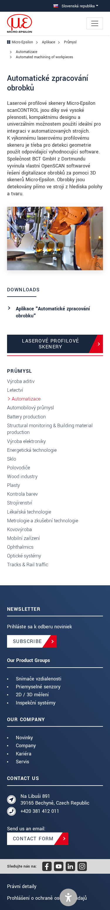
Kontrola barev (22, 494)
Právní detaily (21, 886)
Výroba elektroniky (26, 441)
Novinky (24, 738)
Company (26, 746)
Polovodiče (18, 467)
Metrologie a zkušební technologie (42, 520)
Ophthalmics (20, 547)
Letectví (15, 390)
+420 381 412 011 (40, 811)
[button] (68, 897)
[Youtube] (58, 866)
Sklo (11, 459)
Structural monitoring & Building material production (50, 429)
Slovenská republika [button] (77, 6)
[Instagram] (82, 866)
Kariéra (23, 754)
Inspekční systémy (35, 703)
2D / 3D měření (32, 695)
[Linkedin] (70, 866)
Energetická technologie (32, 450)
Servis (22, 762)
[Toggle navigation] (95, 23)
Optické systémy (24, 555)
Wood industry (22, 476)
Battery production (26, 416)
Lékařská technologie (29, 512)
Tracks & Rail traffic (27, 564)
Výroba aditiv (21, 381)
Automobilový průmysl (30, 407)
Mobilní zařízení (23, 538)
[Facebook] (47, 866)
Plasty (13, 485)
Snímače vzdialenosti (38, 679)
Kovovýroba (19, 529)
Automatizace (26, 399)
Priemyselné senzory (38, 687)
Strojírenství (19, 503)
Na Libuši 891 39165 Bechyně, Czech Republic (55, 800)
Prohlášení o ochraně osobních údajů (47, 898)
